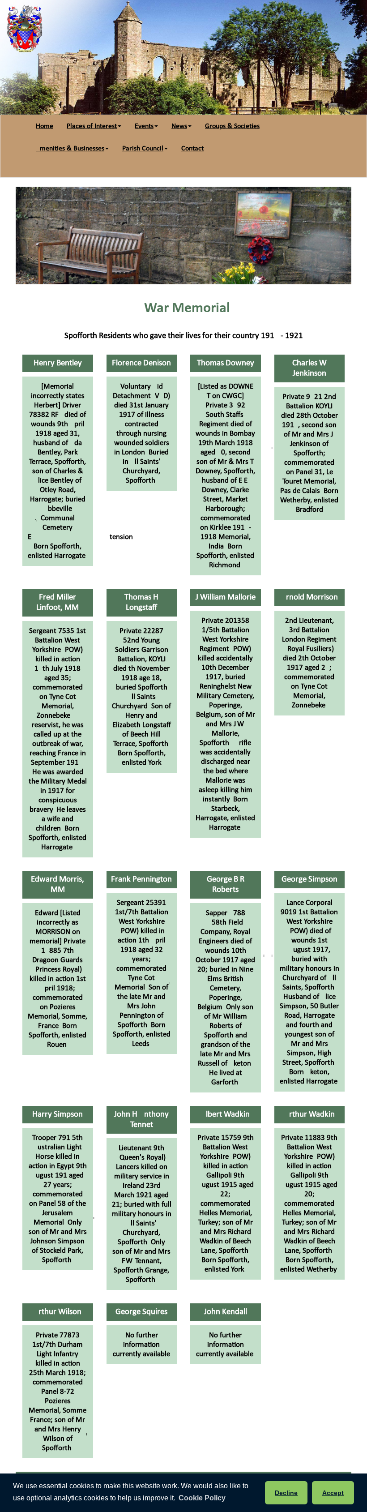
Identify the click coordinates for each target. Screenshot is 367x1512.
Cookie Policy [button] (202, 1498)
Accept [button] (333, 1492)
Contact (192, 148)
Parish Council (142, 148)
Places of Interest (92, 126)
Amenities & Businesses (70, 148)
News (179, 126)
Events (144, 126)
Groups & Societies (232, 126)
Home (44, 126)
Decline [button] (286, 1492)
